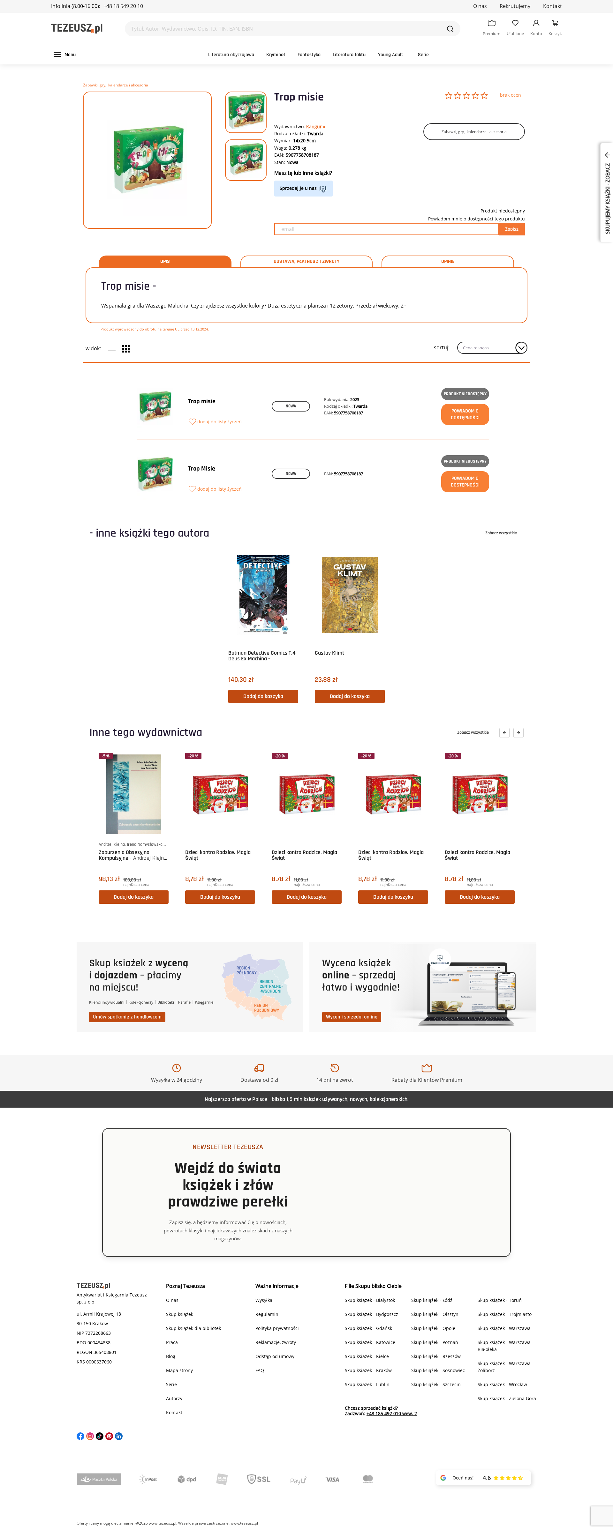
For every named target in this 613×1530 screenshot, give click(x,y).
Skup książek (179, 1314)
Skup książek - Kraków (368, 1370)
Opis (165, 261)
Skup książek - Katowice (370, 1342)
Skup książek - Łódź (431, 1300)
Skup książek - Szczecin (436, 1384)
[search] (450, 29)
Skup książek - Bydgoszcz (371, 1314)
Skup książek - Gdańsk (368, 1328)
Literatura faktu (349, 54)
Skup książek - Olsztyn (434, 1314)
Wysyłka (263, 1300)
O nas (480, 6)
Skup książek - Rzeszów (436, 1356)
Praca (172, 1342)
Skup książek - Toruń (500, 1300)
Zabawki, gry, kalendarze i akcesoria (115, 85)
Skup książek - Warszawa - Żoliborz (506, 1366)
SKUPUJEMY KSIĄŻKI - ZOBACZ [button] (607, 198)
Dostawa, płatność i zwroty (306, 261)
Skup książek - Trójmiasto (505, 1314)
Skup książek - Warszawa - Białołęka (506, 1345)
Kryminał (275, 54)
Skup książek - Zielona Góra (507, 1398)
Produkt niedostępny (465, 394)
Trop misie (202, 401)
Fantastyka (309, 54)
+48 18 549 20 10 (123, 6)
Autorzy (174, 1398)
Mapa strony (179, 1370)
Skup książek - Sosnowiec (438, 1370)
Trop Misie (201, 468)
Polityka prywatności (277, 1328)
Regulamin (266, 1314)
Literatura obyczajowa (231, 54)
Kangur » (315, 126)
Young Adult (390, 54)
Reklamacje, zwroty (275, 1342)
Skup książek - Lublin (367, 1384)
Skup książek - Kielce (367, 1356)
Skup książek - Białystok (370, 1300)
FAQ (259, 1370)
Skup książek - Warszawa (504, 1328)
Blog (170, 1356)
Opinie (448, 261)
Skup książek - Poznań (434, 1342)
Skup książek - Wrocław (502, 1384)
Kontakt (552, 6)
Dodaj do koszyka (263, 696)
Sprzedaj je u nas (298, 188)
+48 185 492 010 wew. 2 (392, 1413)
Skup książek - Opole (433, 1328)
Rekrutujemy (515, 6)
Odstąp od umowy (274, 1356)
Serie (423, 54)
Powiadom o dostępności (465, 414)
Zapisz (511, 229)
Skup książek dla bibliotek (193, 1328)
